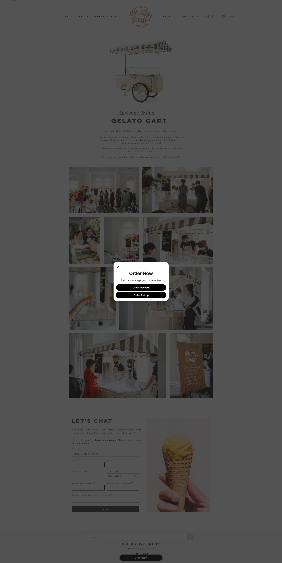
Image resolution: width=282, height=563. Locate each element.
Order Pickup (141, 295)
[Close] (118, 267)
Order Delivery (141, 287)
